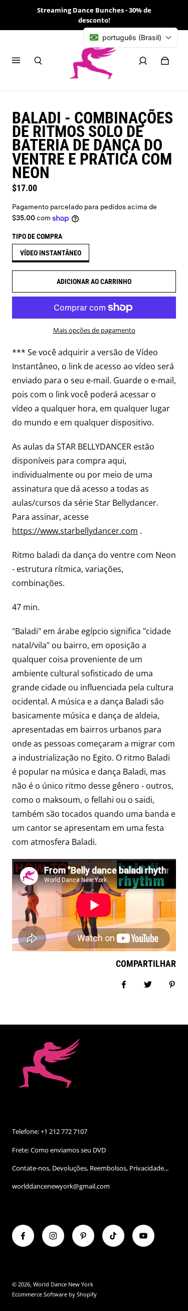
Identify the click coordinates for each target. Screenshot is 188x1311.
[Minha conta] (143, 61)
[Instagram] (53, 1236)
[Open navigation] (23, 61)
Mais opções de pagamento (94, 330)
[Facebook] (23, 1236)
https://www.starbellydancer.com (75, 530)
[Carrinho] (165, 61)
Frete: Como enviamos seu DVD (59, 1149)
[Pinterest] (83, 1236)
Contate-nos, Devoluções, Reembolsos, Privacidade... (90, 1168)
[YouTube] (143, 1236)
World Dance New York (63, 1284)
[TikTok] (113, 1236)
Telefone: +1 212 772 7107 (49, 1131)
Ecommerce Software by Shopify (54, 1294)
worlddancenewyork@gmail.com (61, 1186)
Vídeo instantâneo (50, 253)
